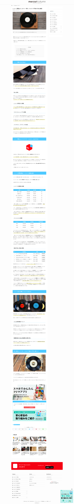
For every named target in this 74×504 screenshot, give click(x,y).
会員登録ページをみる (49, 467)
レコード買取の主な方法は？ (21, 48)
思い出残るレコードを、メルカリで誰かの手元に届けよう (26, 54)
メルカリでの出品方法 (54, 19)
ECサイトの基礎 (53, 31)
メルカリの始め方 (53, 17)
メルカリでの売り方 (16, 485)
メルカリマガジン (49, 479)
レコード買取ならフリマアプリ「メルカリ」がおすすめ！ (26, 50)
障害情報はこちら (43, 501)
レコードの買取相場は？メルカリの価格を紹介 (24, 51)
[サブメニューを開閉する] (61, 26)
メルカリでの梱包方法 (54, 22)
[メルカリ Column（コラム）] (37, 1)
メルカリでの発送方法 (54, 24)
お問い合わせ (25, 501)
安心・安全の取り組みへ (31, 501)
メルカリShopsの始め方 (54, 28)
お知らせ (30, 479)
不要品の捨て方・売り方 (17, 424)
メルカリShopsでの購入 (54, 15)
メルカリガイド (49, 477)
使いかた (30, 481)
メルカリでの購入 (16, 477)
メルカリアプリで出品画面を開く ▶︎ (29, 407)
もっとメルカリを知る (32, 483)
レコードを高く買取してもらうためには (23, 53)
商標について (48, 501)
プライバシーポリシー (38, 501)
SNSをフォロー (31, 485)
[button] (16, 429)
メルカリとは (31, 477)
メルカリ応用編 (53, 26)
